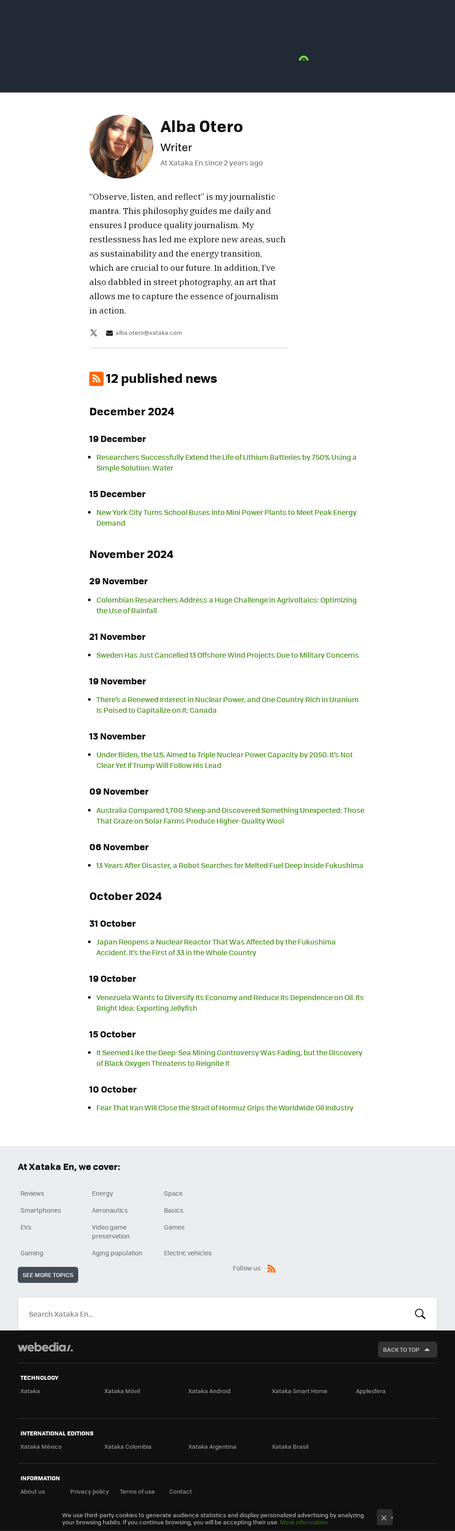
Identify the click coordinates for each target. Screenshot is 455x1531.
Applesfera (371, 1390)
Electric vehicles (188, 1252)
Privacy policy (89, 1491)
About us (32, 1491)
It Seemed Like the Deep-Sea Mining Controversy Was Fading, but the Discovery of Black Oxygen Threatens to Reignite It (229, 1057)
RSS (271, 1267)
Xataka (30, 1390)
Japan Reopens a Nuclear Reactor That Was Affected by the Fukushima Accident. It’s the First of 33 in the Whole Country (216, 946)
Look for (420, 1314)
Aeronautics (110, 1210)
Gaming (32, 1252)
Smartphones (40, 1210)
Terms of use (137, 1491)
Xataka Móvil (122, 1390)
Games (174, 1226)
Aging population (117, 1252)
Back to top (401, 1349)
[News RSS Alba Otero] (96, 379)
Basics (174, 1210)
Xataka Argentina (212, 1446)
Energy (102, 1193)
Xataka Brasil (290, 1446)
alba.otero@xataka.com (149, 332)
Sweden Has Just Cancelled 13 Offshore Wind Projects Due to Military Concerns (227, 655)
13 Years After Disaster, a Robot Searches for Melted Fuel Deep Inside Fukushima (229, 865)
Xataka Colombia (128, 1446)
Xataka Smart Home (299, 1390)
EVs (26, 1226)
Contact (180, 1491)
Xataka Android (209, 1390)
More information (304, 1522)
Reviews (32, 1193)
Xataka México (41, 1446)
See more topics (48, 1274)
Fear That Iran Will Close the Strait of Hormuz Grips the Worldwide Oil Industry (225, 1107)
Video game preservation (111, 1231)
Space (173, 1193)
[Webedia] (45, 1347)
